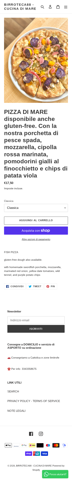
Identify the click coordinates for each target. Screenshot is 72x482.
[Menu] (66, 7)
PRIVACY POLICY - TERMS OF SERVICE (33, 401)
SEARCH (13, 391)
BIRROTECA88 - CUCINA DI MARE (20, 7)
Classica (8, 201)
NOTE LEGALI (16, 410)
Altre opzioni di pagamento (36, 239)
